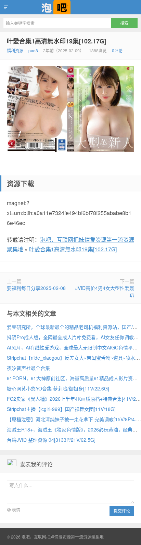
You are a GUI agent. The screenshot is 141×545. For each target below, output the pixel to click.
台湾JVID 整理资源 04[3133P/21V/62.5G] (51, 439)
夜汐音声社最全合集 (28, 367)
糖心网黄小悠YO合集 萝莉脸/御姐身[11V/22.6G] (58, 388)
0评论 (117, 50)
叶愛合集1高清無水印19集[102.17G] (56, 41)
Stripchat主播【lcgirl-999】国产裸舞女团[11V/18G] (61, 409)
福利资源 (15, 50)
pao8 (33, 50)
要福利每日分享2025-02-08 (36, 287)
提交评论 (122, 511)
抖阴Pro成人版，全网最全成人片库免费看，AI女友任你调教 (70, 337)
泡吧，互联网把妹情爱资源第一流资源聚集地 (70, 7)
